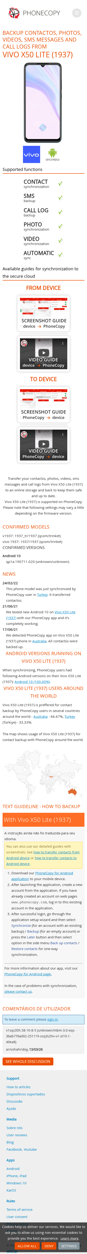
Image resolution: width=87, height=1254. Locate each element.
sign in (52, 1019)
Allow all (27, 1246)
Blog (10, 1142)
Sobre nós (14, 1127)
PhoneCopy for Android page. (28, 974)
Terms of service (19, 1209)
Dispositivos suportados (25, 1094)
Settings (69, 1246)
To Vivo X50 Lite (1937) (44, 404)
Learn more (69, 1238)
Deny (49, 1246)
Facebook (14, 1149)
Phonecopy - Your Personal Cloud (34, 13)
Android (12, 1168)
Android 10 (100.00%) (32, 681)
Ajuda (11, 1108)
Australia (39, 641)
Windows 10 (16, 1183)
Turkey (42, 594)
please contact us (18, 991)
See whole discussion (28, 1061)
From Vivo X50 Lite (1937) (44, 313)
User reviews (16, 1135)
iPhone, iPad (16, 1175)
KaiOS (11, 1190)
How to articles (18, 1086)
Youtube (30, 1149)
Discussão (14, 1101)
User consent (16, 1216)
